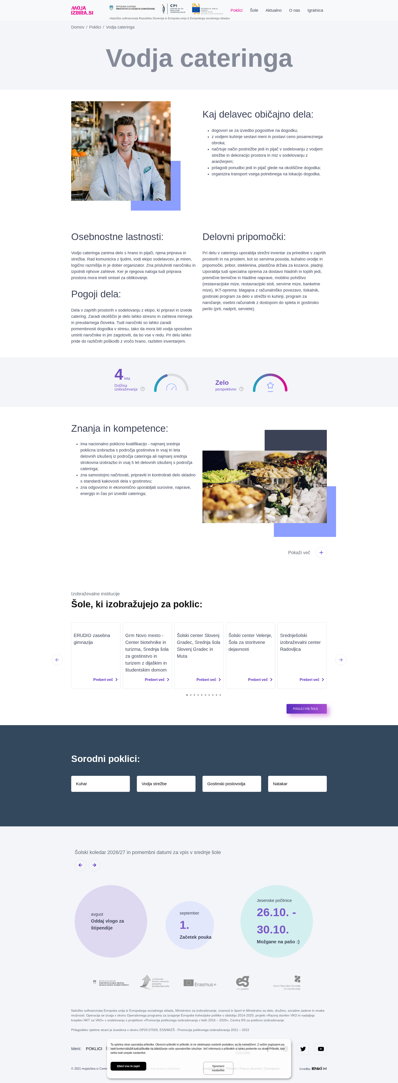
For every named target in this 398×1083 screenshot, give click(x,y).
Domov (77, 27)
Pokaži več (299, 552)
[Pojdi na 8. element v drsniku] (213, 695)
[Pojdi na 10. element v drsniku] (220, 695)
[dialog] (199, 1058)
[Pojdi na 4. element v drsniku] (198, 695)
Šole (254, 10)
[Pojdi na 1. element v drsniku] (187, 695)
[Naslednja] (340, 659)
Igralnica (315, 10)
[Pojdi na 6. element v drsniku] (205, 695)
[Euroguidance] (242, 982)
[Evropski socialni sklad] (207, 7)
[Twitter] (303, 1049)
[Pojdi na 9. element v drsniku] (216, 695)
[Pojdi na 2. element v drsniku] (190, 695)
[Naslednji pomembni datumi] (94, 865)
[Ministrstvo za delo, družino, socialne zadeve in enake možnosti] (111, 982)
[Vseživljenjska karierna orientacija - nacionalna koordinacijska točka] (155, 982)
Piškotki (274, 1048)
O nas (294, 10)
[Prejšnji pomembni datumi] (80, 865)
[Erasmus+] (199, 982)
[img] (130, 378)
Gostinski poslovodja (226, 783)
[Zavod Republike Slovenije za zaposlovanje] (286, 982)
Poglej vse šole (305, 708)
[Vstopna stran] (82, 10)
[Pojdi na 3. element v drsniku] (194, 695)
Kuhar (81, 783)
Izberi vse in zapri (128, 1066)
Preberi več (103, 680)
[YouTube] (321, 1049)
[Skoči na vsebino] (100, 10)
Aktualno (274, 10)
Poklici (237, 10)
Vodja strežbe (154, 783)
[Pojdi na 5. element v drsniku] (201, 695)
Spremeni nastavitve (218, 1068)
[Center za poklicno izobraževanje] (173, 8)
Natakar (280, 783)
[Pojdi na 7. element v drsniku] (209, 695)
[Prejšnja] (57, 659)
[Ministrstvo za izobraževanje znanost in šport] (132, 8)
